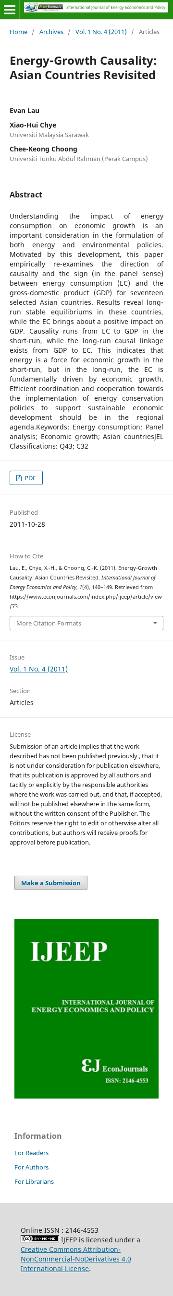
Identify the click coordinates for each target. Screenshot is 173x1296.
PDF (29, 478)
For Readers (31, 1152)
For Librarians (34, 1181)
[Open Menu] (9, 9)
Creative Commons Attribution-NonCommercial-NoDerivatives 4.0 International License (76, 1259)
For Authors (31, 1167)
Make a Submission (51, 883)
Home (18, 31)
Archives (51, 31)
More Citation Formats (48, 623)
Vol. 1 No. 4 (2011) (101, 31)
